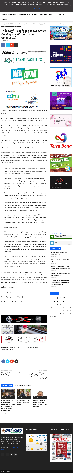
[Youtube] (15, 454)
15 (51, 310)
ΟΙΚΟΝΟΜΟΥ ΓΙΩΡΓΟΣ (8, 349)
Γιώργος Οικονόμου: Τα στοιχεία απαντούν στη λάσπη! (23, 402)
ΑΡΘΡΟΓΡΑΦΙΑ (12, 15)
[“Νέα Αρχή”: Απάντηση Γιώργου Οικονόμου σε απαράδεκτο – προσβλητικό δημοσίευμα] (40, 394)
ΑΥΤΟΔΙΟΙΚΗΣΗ (33, 15)
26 (63, 313)
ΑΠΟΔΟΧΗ (36, 8)
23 (54, 313)
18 (60, 310)
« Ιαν (51, 316)
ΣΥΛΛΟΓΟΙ (4, 19)
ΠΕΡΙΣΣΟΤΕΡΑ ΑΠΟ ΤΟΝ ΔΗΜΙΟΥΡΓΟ (23, 385)
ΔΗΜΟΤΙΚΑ (43, 15)
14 (70, 307)
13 (67, 307)
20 (67, 310)
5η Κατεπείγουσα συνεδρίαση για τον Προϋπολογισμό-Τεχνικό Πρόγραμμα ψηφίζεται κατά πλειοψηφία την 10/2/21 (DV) (36, 376)
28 (70, 313)
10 (57, 307)
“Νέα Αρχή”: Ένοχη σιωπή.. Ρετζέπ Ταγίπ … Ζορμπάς (11, 374)
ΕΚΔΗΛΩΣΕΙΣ (52, 15)
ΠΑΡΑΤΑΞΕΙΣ (9, 24)
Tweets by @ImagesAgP (56, 233)
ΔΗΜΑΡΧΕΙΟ (13, 347)
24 (57, 313)
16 (54, 310)
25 (60, 313)
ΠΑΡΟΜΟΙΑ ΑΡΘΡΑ (7, 385)
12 (63, 307)
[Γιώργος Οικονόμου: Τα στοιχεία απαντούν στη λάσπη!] (24, 394)
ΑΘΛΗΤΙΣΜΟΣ (22, 15)
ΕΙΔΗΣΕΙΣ (4, 15)
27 (67, 313)
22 (51, 313)
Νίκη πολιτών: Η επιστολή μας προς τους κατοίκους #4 (60, 274)
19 (63, 310)
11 (60, 307)
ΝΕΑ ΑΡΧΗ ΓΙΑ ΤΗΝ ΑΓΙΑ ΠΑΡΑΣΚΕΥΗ (28, 347)
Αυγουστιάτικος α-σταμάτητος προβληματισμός (59, 253)
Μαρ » (55, 316)
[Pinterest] (7, 454)
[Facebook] (2, 454)
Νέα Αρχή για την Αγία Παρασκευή (23, 24)
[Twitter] (11, 454)
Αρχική (3, 24)
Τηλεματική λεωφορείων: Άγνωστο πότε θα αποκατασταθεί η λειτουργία (61, 267)
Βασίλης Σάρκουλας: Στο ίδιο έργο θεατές (60, 260)
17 (57, 310)
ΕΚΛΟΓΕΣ (60, 15)
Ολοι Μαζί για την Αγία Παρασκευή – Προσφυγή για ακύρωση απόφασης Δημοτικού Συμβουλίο (60, 282)
